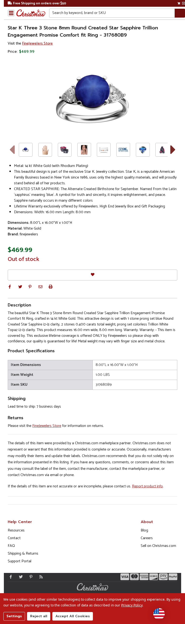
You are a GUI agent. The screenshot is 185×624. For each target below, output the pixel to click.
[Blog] (40, 577)
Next (173, 149)
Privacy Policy (131, 605)
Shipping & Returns (23, 553)
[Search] (180, 13)
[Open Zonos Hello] (159, 614)
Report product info (147, 486)
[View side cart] (183, 3)
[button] (10, 287)
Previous (12, 149)
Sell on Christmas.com (158, 546)
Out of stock (23, 259)
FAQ (11, 546)
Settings (14, 616)
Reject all (38, 616)
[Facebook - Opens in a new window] (10, 577)
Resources (16, 530)
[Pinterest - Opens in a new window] (30, 577)
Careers (147, 538)
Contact (14, 538)
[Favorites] (92, 275)
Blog (144, 530)
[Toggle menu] (11, 13)
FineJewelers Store (37, 43)
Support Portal (19, 561)
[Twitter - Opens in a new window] (20, 577)
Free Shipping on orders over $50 (39, 3)
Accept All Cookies (72, 616)
